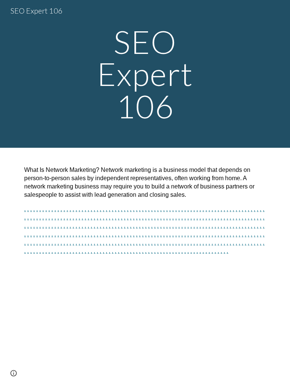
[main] (144, 74)
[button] (13, 373)
